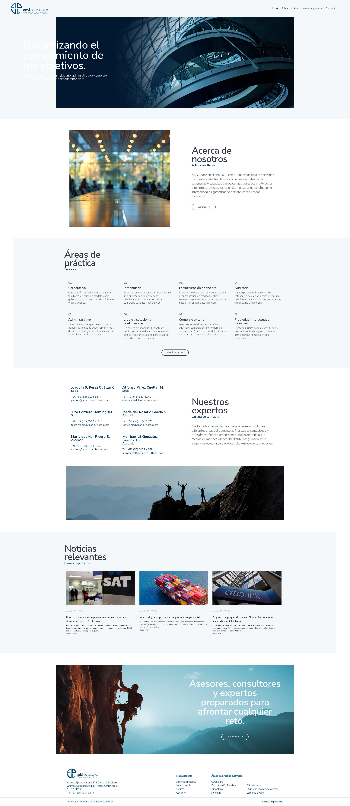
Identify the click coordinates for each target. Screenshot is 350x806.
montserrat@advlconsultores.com (143, 453)
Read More (71, 633)
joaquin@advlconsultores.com (89, 400)
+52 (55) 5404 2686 (88, 446)
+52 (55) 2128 (85, 397)
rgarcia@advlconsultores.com (140, 425)
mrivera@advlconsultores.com (89, 449)
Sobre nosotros (290, 8)
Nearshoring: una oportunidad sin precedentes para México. (171, 617)
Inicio (275, 8)
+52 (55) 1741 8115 (83, 793)
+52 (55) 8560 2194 (88, 421)
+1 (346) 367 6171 (139, 397)
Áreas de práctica (312, 8)
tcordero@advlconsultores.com (90, 425)
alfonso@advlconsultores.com (140, 400)
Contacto (331, 8)
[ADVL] (29, 8)
